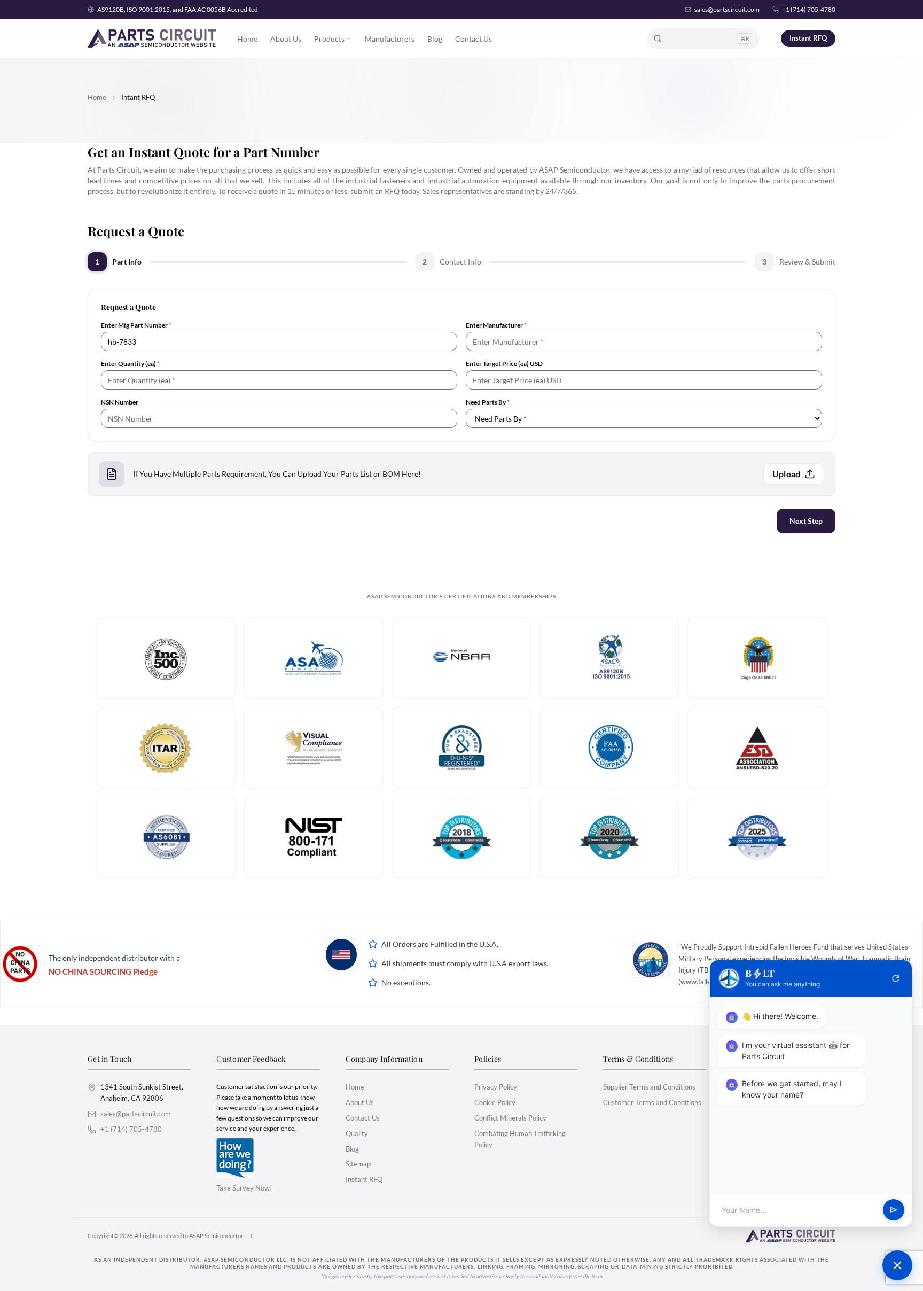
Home (247, 38)
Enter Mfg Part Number (136, 325)
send (893, 1210)
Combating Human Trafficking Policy (520, 1139)
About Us (285, 38)
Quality (357, 1133)
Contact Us (473, 38)
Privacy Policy (495, 1087)
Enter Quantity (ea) (130, 364)
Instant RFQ (808, 38)
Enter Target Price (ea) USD (504, 364)
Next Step (806, 520)
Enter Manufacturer (496, 325)
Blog (434, 38)
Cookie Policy (494, 1102)
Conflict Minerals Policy (510, 1118)
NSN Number (119, 402)
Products (329, 38)
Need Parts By (488, 402)
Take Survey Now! (244, 1188)
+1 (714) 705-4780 (808, 9)
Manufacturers (389, 38)
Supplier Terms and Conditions (649, 1087)
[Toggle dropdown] (349, 38)
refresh (895, 978)
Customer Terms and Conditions (652, 1102)
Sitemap (358, 1164)
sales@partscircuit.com (727, 9)
